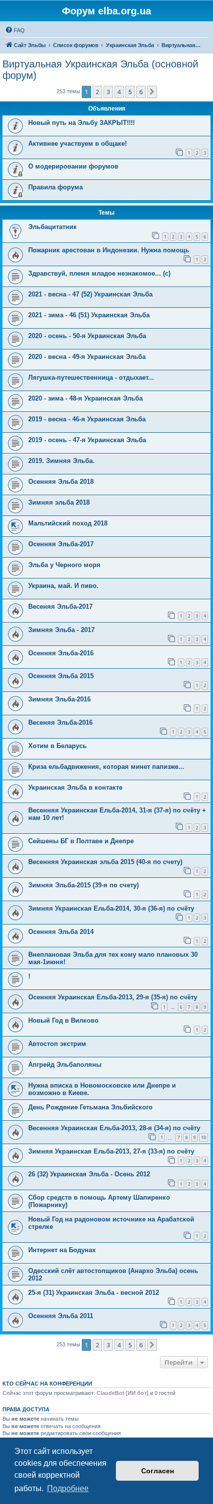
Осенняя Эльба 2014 (61, 931)
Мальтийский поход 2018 (67, 523)
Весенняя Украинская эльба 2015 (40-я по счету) (105, 862)
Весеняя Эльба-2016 (60, 722)
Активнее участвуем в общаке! (77, 143)
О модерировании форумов (73, 166)
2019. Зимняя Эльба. (61, 460)
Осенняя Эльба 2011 (60, 1316)
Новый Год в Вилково (63, 1020)
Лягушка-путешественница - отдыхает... (91, 377)
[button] (152, 92)
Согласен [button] (157, 1471)
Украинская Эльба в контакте (75, 787)
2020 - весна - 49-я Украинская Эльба (87, 356)
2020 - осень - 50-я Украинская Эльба (87, 336)
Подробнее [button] (68, 1488)
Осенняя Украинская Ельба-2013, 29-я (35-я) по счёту (112, 997)
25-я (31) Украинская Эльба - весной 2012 (93, 1292)
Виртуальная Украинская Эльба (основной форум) (100, 69)
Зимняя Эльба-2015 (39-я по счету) (83, 885)
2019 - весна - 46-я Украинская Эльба (87, 419)
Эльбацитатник (52, 227)
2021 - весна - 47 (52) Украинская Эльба (90, 294)
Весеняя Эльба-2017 (60, 606)
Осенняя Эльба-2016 (61, 653)
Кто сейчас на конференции (47, 1384)
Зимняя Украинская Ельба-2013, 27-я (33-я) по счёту (111, 1151)
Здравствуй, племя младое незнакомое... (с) (99, 273)
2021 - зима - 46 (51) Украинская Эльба (89, 315)
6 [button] (141, 91)
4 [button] (119, 91)
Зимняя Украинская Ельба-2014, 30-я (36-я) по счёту (111, 908)
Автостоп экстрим (57, 1043)
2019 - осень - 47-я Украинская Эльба (87, 440)
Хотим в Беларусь (57, 746)
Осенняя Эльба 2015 (61, 676)
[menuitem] (15, 30)
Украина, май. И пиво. (63, 585)
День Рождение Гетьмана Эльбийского (90, 1107)
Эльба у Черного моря (64, 565)
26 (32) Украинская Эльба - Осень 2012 (89, 1174)
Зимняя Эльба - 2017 (61, 630)
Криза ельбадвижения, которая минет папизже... (106, 766)
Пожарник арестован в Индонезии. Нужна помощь (108, 250)
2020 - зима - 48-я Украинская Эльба (85, 398)
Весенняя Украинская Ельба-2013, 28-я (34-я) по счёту (114, 1128)
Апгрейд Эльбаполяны (65, 1064)
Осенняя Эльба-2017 (61, 544)
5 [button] (130, 91)
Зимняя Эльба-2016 (59, 699)
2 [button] (97, 91)
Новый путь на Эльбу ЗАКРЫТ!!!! (81, 122)
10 (203, 1137)
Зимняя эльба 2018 (59, 502)
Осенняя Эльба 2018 (61, 481)
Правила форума (55, 187)
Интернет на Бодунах (62, 1250)
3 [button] (108, 91)
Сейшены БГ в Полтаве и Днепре (81, 841)
